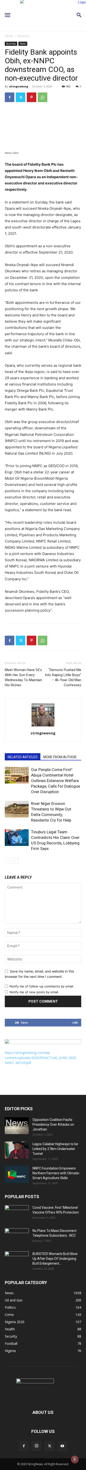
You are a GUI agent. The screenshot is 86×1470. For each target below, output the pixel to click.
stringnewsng (18, 86)
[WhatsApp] (42, 97)
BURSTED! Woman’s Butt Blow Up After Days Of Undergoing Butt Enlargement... (55, 1258)
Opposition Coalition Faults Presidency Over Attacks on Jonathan (53, 1124)
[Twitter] (20, 97)
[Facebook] (9, 97)
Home (9, 36)
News (23, 43)
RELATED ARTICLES (23, 757)
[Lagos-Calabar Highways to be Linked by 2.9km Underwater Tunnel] (17, 1150)
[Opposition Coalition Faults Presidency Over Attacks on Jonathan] (17, 1125)
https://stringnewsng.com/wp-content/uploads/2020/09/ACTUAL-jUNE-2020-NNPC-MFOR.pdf (41, 1057)
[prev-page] (8, 861)
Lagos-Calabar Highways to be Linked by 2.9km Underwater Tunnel (55, 1149)
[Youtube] (62, 1446)
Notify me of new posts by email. (34, 992)
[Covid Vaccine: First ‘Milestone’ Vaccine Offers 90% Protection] (17, 1213)
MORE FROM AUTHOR (59, 757)
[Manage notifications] (75, 1459)
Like (75, 1022)
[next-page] (15, 861)
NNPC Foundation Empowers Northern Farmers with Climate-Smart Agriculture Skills (56, 1173)
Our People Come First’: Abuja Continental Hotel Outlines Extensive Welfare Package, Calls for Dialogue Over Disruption (55, 780)
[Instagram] (36, 1446)
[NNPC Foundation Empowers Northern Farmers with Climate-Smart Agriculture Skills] (17, 1174)
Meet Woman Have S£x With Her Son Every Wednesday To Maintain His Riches (23, 677)
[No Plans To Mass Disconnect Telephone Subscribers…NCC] (17, 1236)
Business (24, 36)
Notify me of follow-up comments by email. (42, 986)
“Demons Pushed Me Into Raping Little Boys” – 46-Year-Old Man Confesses (63, 677)
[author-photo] (43, 726)
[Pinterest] (31, 97)
